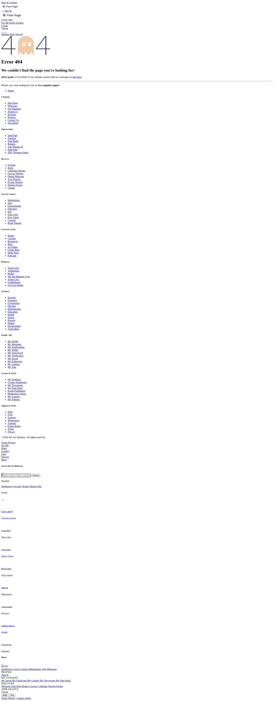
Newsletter (13, 123)
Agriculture (13, 329)
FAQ (10, 414)
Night (5, 695)
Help (10, 412)
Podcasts (12, 255)
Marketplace (14, 200)
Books (11, 235)
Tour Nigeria (14, 179)
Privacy (11, 432)
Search (36, 475)
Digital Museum (16, 176)
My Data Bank (15, 388)
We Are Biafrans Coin (19, 276)
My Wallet (13, 350)
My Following (15, 361)
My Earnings (14, 379)
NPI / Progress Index (18, 152)
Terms (11, 429)
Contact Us (13, 120)
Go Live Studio (15, 285)
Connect (12, 220)
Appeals (12, 423)
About (28, 698)
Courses (12, 238)
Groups (11, 188)
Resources (13, 241)
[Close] (2, 473)
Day (12, 695)
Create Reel (13, 250)
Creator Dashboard (17, 382)
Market (33, 486)
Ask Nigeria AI (15, 146)
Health (11, 314)
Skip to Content (9, 2)
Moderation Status (17, 393)
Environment (14, 326)
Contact (20, 698)
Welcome (12, 106)
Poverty (11, 320)
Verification (13, 271)
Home (11, 90)
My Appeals (14, 396)
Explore (12, 165)
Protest (11, 323)
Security (12, 297)
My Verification (15, 355)
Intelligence (7, 486)
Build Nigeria (14, 223)
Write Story (13, 252)
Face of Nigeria (15, 173)
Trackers (12, 138)
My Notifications (16, 347)
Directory (12, 208)
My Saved (13, 358)
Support (12, 417)
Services (12, 114)
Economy (12, 300)
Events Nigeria (15, 182)
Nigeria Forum (15, 185)
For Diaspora (14, 108)
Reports (11, 144)
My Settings (14, 399)
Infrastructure (14, 309)
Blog (10, 244)
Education (13, 311)
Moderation (13, 420)
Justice (11, 317)
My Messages (14, 344)
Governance (14, 303)
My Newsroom (15, 385)
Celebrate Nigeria (16, 170)
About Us (12, 111)
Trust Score (13, 268)
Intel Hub (12, 135)
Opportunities (14, 206)
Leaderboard (14, 282)
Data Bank (13, 141)
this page (76, 77)
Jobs (10, 203)
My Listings (14, 364)
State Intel (13, 149)
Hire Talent (13, 217)
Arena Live (13, 279)
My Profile (13, 341)
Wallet (11, 273)
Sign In (8, 11)
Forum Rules (14, 426)
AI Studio (12, 247)
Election (12, 306)
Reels (10, 168)
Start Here (13, 103)
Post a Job (13, 214)
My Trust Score (15, 353)
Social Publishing (16, 391)
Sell (9, 211)
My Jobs (12, 367)
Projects (12, 117)
